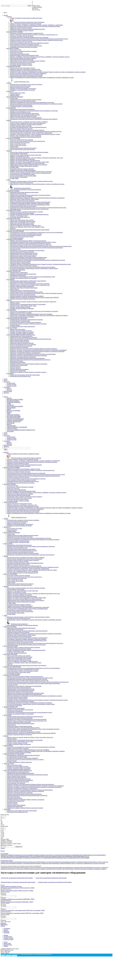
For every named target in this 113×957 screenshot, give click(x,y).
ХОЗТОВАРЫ (10, 279)
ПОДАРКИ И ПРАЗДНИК (14, 210)
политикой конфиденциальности (43, 954)
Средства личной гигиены (17, 867)
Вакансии (9, 390)
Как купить (7, 381)
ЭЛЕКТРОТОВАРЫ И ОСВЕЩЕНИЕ (17, 318)
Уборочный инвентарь (33, 863)
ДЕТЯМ (9, 83)
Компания (3, 923)
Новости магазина (7, 845)
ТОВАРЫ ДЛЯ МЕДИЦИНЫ (15, 239)
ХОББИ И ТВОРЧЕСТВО (14, 271)
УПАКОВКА (10, 373)
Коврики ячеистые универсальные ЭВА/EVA (30, 862)
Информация (4, 924)
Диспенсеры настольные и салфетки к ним (37, 869)
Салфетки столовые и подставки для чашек (35, 867)
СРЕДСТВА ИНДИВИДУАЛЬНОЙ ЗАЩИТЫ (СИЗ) (21, 334)
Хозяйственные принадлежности (9, 862)
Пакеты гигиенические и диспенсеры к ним (14, 869)
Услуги (5, 380)
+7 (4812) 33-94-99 (37, 7)
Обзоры (6, 946)
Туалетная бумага (5, 867)
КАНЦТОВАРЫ (11, 108)
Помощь (3, 925)
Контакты (6, 392)
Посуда (41, 863)
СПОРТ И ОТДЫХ (12, 328)
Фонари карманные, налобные (74, 862)
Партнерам (6, 932)
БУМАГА (9, 16)
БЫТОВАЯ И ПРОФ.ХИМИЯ (15, 32)
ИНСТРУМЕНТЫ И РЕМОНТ (15, 97)
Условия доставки (11, 384)
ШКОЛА (9, 300)
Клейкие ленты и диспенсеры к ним (76, 863)
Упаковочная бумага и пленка (19, 863)
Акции (5, 379)
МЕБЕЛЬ (9, 150)
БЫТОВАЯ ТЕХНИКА (13, 48)
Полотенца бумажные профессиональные (57, 867)
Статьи (5, 942)
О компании (7, 387)
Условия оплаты (11, 383)
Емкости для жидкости (48, 862)
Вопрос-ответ (7, 943)
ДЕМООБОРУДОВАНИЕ (13, 66)
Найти (5, 449)
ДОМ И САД (10, 91)
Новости (9, 388)
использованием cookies (26, 954)
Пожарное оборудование (49, 863)
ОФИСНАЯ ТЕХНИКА (13, 191)
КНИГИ (9, 120)
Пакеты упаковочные (61, 863)
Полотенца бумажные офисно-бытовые (78, 867)
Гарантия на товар (11, 385)
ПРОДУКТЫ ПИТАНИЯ (13, 218)
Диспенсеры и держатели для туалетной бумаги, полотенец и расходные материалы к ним (72, 869)
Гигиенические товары (60, 862)
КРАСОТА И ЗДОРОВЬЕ (13, 138)
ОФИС (8, 180)
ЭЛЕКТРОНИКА (11, 310)
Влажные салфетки (101, 869)
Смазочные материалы (88, 862)
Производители (8, 391)
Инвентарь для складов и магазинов (95, 863)
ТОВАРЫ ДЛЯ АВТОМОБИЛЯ (15, 231)
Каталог (6, 15)
